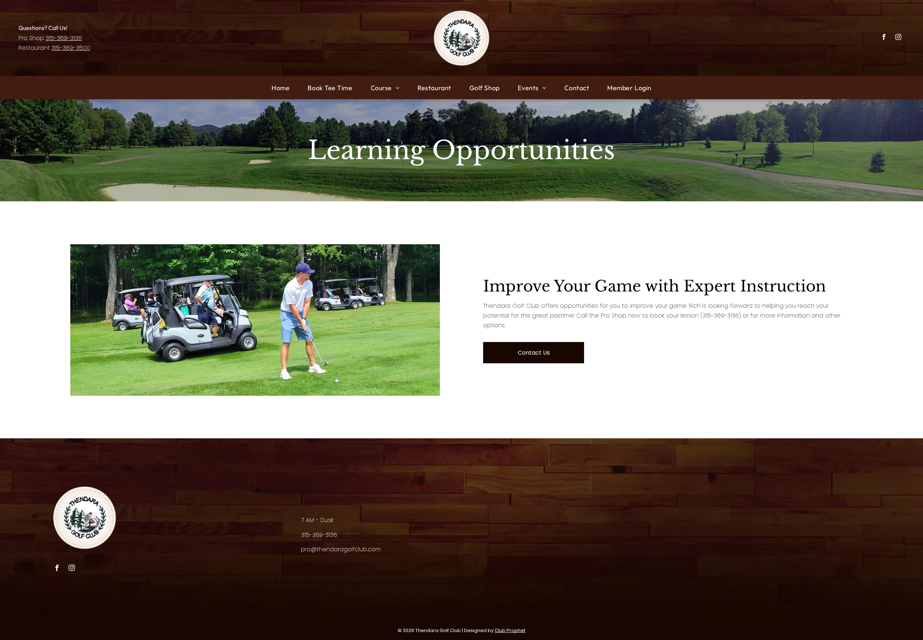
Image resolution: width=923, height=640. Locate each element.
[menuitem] (280, 87)
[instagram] (898, 37)
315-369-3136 (64, 38)
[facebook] (883, 37)
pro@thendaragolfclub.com (341, 549)
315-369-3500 (71, 48)
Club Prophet (510, 630)
